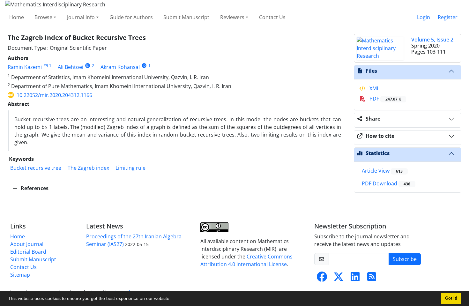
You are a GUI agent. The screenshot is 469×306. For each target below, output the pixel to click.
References (33, 188)
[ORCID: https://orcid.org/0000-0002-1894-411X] (144, 65)
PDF (384, 98)
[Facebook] (322, 278)
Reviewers (232, 17)
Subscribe (405, 259)
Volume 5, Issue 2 (432, 39)
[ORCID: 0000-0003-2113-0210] (88, 65)
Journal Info (81, 17)
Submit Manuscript (186, 17)
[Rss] (371, 278)
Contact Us (272, 17)
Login (423, 17)
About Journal (26, 244)
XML (373, 88)
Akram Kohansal (120, 67)
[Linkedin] (355, 278)
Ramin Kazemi (25, 67)
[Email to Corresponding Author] (45, 65)
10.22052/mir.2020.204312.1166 (54, 95)
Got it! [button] (451, 298)
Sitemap (20, 274)
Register (448, 17)
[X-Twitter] (338, 278)
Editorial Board (28, 251)
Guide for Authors (131, 17)
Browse (43, 17)
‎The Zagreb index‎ (88, 167)
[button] (173, 299)
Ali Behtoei (70, 67)
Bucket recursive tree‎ (35, 167)
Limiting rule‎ (130, 167)
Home (16, 17)
